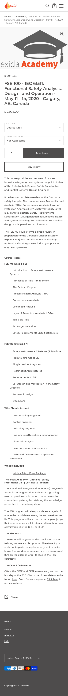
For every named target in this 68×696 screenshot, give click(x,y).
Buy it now (34, 166)
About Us (9, 635)
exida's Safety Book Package (29, 473)
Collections (20, 16)
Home (7, 16)
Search (8, 629)
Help (6, 641)
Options (10, 123)
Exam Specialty (14, 136)
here (14, 579)
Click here (52, 579)
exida (26, 685)
